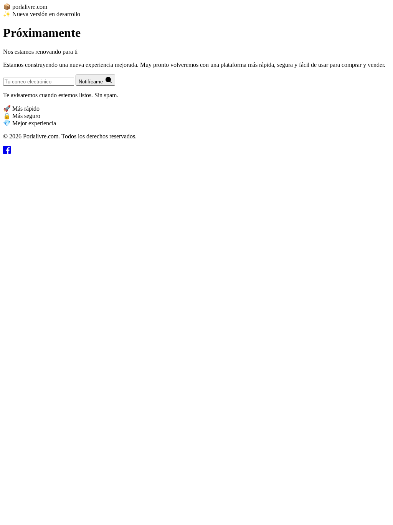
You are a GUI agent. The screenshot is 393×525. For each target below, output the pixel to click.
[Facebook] (7, 151)
